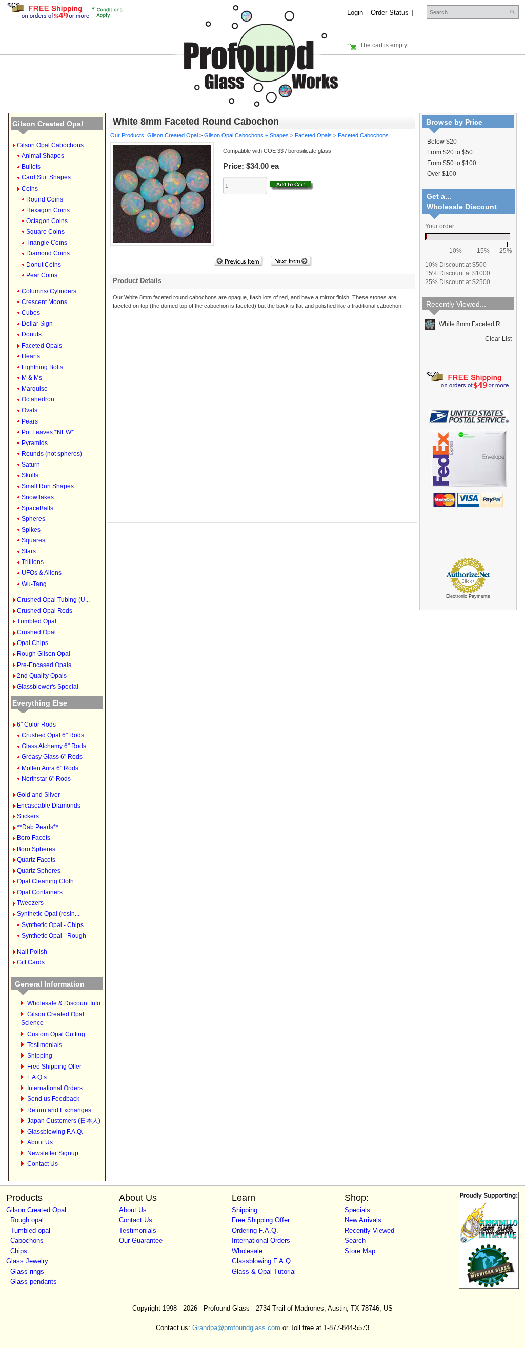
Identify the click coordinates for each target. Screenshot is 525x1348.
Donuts (32, 334)
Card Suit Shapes (46, 177)
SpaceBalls (37, 508)
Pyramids (35, 443)
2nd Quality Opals (42, 675)
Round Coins (44, 199)
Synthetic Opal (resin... (48, 913)
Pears (30, 421)
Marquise (35, 388)
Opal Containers (40, 892)
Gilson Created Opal (47, 123)
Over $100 (441, 173)
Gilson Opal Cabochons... (52, 145)
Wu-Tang (34, 584)
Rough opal (27, 1220)
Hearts (31, 356)
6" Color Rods (36, 724)
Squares (33, 540)
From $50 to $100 (451, 163)
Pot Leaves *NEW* (48, 432)
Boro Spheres (36, 849)
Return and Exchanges (59, 1110)
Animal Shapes (43, 155)
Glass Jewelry (27, 1261)
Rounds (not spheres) (52, 453)
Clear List (498, 339)
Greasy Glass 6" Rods (52, 756)
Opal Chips (32, 643)
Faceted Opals (42, 345)
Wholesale (247, 1251)
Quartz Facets (36, 859)
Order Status (390, 12)
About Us (40, 1142)
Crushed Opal (36, 632)
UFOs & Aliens (42, 572)
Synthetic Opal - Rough (54, 935)
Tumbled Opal (36, 621)
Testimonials (44, 1045)
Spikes (31, 529)
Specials (357, 1210)
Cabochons (27, 1240)
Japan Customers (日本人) (63, 1120)
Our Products (127, 135)
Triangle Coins (46, 242)
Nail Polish (32, 951)
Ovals (29, 410)
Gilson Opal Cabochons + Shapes (246, 135)
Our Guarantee (141, 1240)
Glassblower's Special (47, 686)
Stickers (28, 816)
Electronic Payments (468, 596)
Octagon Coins (47, 221)
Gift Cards (31, 962)
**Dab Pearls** (37, 827)
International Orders (55, 1088)
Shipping (39, 1055)
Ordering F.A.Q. (255, 1230)
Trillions (33, 562)
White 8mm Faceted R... (471, 324)
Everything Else (39, 703)
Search (355, 1240)
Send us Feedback (53, 1098)
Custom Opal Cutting (56, 1034)
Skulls (30, 475)
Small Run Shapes (48, 486)
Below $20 (442, 141)
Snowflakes (38, 497)
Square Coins (45, 231)
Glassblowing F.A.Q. (55, 1131)
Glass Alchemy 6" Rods (54, 746)
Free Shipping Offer (54, 1066)
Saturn (31, 464)
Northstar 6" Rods (46, 778)
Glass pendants (33, 1281)
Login (355, 12)
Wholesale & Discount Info (63, 1003)
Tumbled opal (30, 1230)
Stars (29, 551)
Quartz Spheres (38, 870)
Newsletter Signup (52, 1153)
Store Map (360, 1251)
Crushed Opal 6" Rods (53, 735)
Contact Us (42, 1164)
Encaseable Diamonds (48, 805)
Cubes (31, 312)
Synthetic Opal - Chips (53, 925)
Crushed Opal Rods (44, 610)
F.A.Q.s (37, 1077)
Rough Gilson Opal (43, 653)
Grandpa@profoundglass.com (236, 1328)
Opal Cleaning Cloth (45, 881)
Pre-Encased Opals (44, 665)
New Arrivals (363, 1220)
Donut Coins (43, 264)
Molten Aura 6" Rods (50, 768)
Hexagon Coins (48, 210)
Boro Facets (33, 837)
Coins (30, 188)
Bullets (31, 166)
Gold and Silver (38, 794)
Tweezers (30, 903)
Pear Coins (41, 275)
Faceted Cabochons (363, 135)
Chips (18, 1251)
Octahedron (38, 399)
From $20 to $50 (450, 152)
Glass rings (27, 1271)
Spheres (33, 518)
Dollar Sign (37, 323)
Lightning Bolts (42, 367)
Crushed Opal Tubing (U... (53, 599)
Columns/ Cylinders (49, 291)
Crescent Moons (44, 302)
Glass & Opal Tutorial (264, 1271)
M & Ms (32, 377)
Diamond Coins (48, 253)
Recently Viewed (369, 1230)
